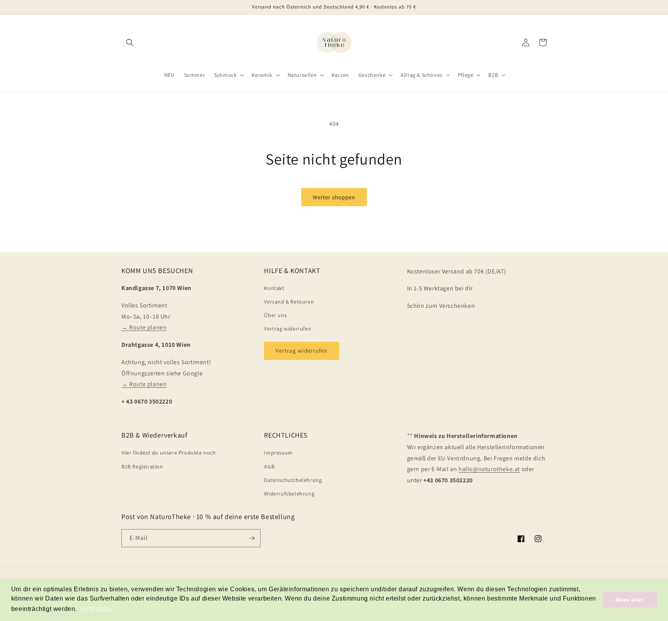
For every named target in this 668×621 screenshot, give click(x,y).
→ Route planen (144, 327)
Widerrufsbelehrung (289, 493)
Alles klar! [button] (629, 600)
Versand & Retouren (289, 301)
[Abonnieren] (251, 538)
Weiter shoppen (334, 197)
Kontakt (274, 288)
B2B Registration (142, 466)
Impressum (278, 452)
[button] (129, 42)
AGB (269, 466)
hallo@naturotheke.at (489, 469)
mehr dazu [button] (95, 609)
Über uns (275, 315)
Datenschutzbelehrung (293, 480)
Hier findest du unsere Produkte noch (168, 452)
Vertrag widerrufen (287, 328)
